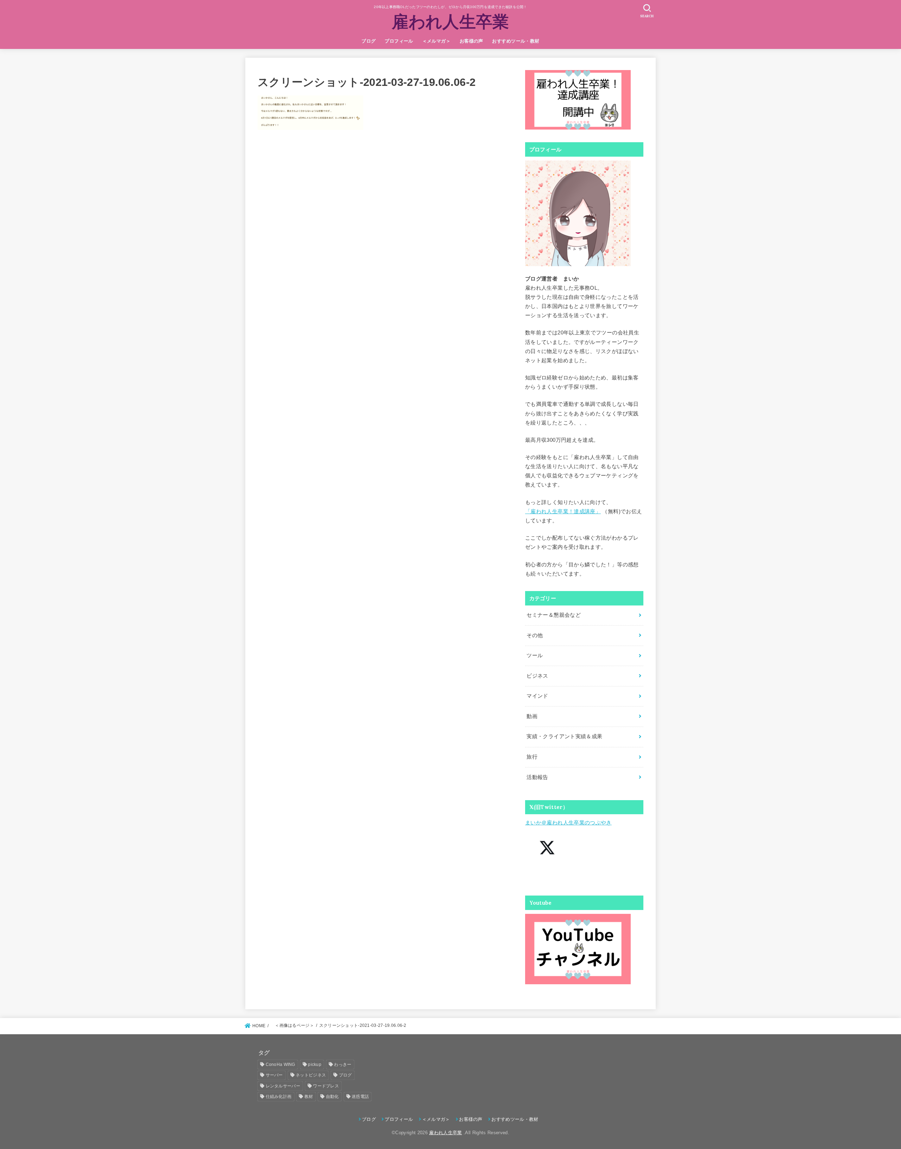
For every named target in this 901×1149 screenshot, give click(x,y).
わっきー (342, 1064)
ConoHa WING (280, 1064)
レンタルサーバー (283, 1086)
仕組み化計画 (279, 1096)
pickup (314, 1064)
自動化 (332, 1096)
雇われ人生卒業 (450, 21)
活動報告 (537, 777)
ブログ (368, 41)
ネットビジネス (311, 1075)
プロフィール (399, 41)
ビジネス (537, 676)
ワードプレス (326, 1086)
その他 (535, 635)
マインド (537, 696)
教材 (308, 1096)
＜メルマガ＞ (436, 41)
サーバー (274, 1075)
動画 (532, 716)
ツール (535, 655)
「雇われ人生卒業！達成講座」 (563, 511)
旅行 (532, 757)
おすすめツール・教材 (515, 41)
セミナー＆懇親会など (554, 615)
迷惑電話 (360, 1096)
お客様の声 (471, 41)
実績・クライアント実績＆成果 (564, 736)
